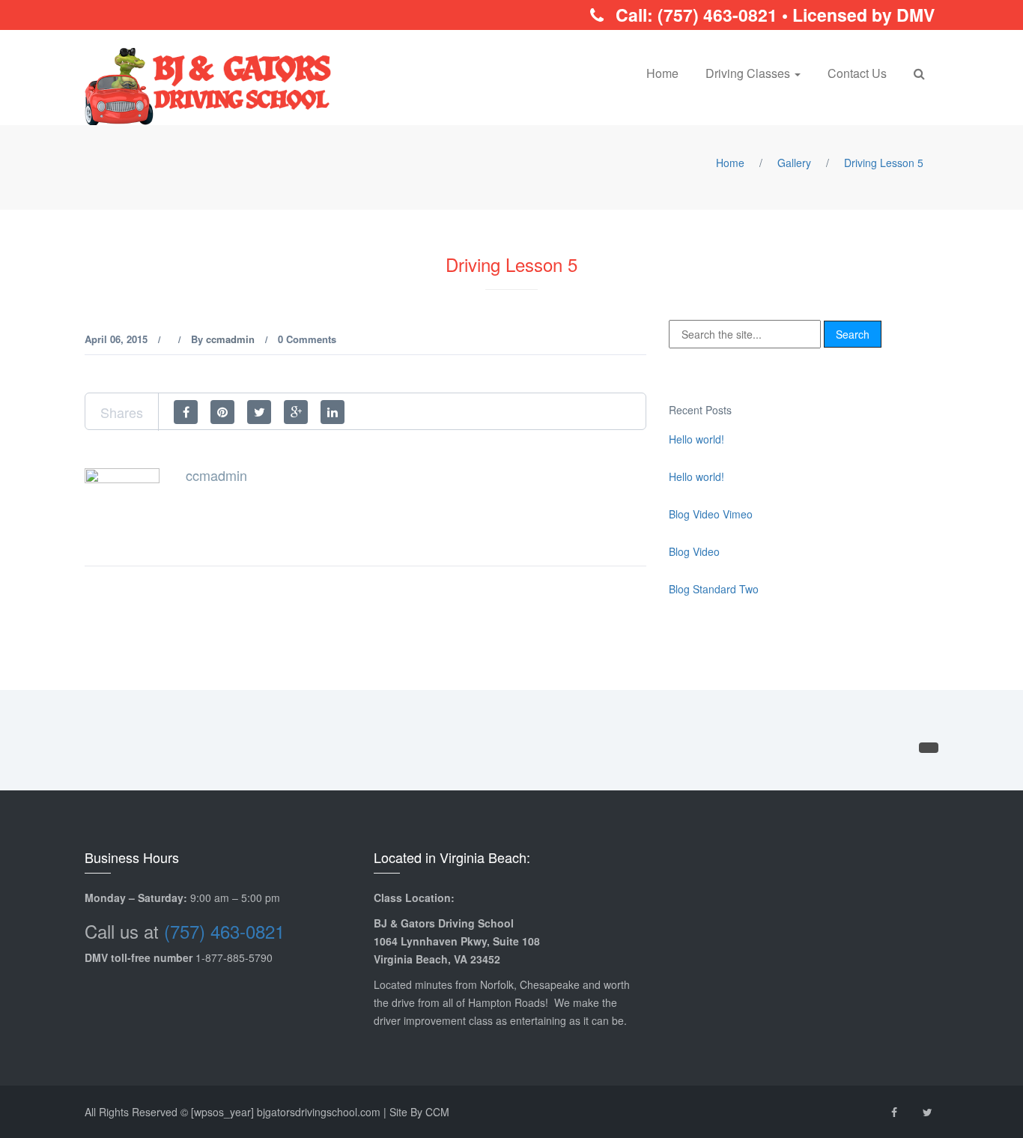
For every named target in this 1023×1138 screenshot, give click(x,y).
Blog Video (694, 551)
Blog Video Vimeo (711, 513)
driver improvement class (433, 1020)
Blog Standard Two (714, 588)
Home (662, 73)
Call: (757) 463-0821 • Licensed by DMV (773, 14)
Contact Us (857, 73)
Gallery (794, 162)
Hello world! (696, 439)
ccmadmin (230, 339)
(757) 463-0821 (224, 931)
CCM (437, 1111)
